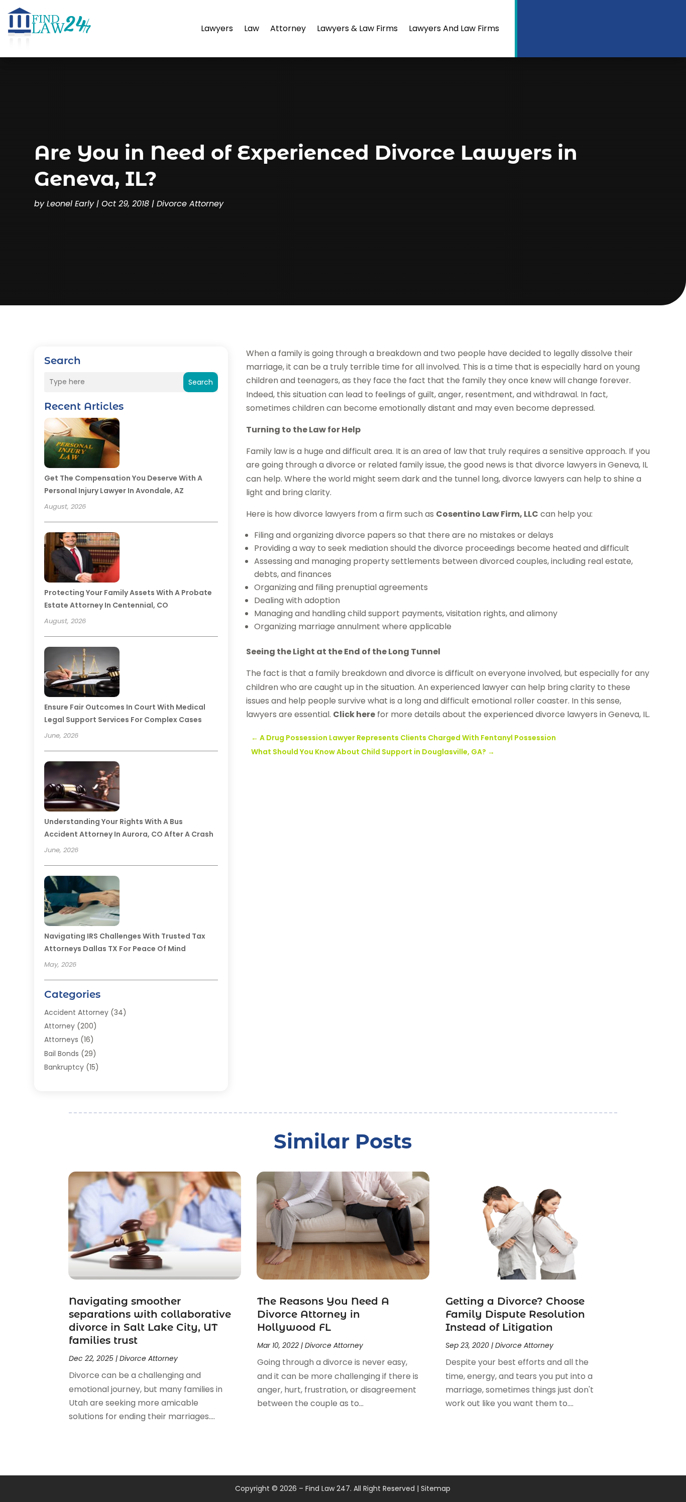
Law (251, 28)
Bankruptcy (64, 1067)
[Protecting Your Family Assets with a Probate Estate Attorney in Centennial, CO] (82, 559)
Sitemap (435, 1488)
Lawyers (217, 28)
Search (200, 382)
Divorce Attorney (190, 203)
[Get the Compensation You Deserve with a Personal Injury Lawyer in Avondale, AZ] (82, 444)
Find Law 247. (328, 1488)
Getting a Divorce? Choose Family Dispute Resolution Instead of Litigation (515, 1314)
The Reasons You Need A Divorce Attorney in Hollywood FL (323, 1314)
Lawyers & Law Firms (357, 28)
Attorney (288, 28)
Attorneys (61, 1039)
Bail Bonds (61, 1054)
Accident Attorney (76, 1012)
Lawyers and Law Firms (454, 28)
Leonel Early (70, 203)
